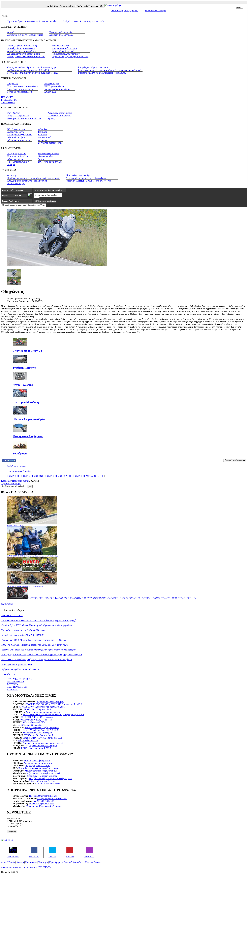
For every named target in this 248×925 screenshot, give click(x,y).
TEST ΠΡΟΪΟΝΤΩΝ (17, 687)
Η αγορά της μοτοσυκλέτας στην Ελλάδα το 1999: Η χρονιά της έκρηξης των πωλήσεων (41, 654)
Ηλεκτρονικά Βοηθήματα (28, 436)
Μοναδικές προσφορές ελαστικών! (41, 770)
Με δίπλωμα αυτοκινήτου (59, 115)
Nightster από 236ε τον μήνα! (50, 701)
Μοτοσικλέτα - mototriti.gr (78, 175)
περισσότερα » (8, 604)
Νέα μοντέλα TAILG (28, 740)
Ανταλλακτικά (44, 137)
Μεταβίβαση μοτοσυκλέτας (19, 92)
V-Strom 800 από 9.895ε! (34, 722)
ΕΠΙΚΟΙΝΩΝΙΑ (9, 100)
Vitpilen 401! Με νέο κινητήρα (43, 745)
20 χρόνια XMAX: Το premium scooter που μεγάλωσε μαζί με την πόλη (34, 645)
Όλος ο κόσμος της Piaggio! (42, 781)
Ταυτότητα (43, 862)
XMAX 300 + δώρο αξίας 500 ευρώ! (42, 727)
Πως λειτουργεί (51, 83)
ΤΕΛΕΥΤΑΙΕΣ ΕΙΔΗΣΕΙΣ (19, 679)
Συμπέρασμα (20, 453)
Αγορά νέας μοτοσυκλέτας (60, 113)
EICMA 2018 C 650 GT (32, 476)
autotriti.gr (12, 175)
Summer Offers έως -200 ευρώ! (37, 732)
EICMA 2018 (13, 476)
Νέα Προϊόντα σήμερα (17, 129)
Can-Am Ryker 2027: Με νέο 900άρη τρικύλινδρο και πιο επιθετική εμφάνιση (37, 625)
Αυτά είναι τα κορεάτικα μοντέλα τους (43, 712)
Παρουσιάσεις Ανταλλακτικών (66, 54)
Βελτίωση (42, 132)
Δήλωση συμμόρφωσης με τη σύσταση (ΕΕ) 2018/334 (26, 867)
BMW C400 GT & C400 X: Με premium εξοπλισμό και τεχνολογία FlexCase (32, 556)
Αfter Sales (43, 129)
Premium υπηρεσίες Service (41, 803)
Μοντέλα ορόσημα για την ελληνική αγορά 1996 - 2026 (32, 73)
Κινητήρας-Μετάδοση (26, 402)
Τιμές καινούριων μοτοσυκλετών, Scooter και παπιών (31, 21)
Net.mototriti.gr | (60, 6)
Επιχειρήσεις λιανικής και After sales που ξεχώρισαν (102, 73)
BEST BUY (12, 684)
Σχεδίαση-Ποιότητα (24, 367)
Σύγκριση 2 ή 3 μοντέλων (61, 35)
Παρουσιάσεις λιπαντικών (63, 51)
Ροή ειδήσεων (13, 113)
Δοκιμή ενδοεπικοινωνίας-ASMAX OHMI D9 (22, 635)
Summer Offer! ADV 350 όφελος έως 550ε (42, 738)
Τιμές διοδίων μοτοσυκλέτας (20, 89)
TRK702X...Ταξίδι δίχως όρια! (38, 735)
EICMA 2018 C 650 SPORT (58, 476)
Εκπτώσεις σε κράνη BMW (47, 783)
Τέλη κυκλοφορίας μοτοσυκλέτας (22, 86)
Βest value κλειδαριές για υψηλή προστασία (38, 768)
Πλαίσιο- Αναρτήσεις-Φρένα (29, 419)
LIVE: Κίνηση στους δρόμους (124, 10)
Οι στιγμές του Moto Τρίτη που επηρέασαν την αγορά (31, 67)
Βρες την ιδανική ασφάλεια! (37, 760)
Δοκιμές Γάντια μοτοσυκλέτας (21, 48)
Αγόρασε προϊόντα (15, 132)
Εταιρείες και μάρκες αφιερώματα (93, 67)
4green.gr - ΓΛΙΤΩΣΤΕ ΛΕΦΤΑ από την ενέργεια (88, 181)
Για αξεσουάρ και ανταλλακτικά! (52, 798)
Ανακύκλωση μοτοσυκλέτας (57, 89)
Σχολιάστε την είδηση (16, 466)
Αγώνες (51, 118)
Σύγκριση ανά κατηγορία (60, 32)
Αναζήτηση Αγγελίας (16, 153)
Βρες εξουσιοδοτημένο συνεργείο (16, 664)
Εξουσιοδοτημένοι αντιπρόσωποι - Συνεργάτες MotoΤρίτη (23, 205)
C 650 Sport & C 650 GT (27, 350)
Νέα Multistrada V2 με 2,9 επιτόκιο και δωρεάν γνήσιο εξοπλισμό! (53, 714)
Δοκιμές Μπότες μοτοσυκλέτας (21, 51)
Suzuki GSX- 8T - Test (12, 615)
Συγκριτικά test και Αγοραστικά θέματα (25, 35)
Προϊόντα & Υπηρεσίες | (79, 6)
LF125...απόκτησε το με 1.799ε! (36, 748)
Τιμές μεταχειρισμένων (18, 162)
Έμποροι (11, 164)
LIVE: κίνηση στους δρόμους (45, 201)
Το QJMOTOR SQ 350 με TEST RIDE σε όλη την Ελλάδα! (54, 704)
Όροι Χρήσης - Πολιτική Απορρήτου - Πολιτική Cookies (75, 862)
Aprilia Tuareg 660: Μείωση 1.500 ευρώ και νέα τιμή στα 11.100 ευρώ (33, 640)
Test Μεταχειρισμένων (48, 153)
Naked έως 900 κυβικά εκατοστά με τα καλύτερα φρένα (25, 586)
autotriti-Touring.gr (16, 183)
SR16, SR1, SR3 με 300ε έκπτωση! (37, 717)
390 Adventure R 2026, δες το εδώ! (35, 719)
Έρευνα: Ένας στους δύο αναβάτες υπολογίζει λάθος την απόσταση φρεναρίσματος (39, 649)
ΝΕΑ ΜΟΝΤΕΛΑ (15, 681)
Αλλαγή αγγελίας (15, 159)
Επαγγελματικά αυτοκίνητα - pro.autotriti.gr (27, 181)
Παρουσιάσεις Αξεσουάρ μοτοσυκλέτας (70, 56)
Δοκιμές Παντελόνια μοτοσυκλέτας (23, 54)
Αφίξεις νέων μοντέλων (18, 115)
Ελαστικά (42, 134)
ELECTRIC (12, 689)
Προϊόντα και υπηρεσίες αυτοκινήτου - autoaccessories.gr (33, 178)
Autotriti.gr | (45, 6)
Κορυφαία (5, 481)
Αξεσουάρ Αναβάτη (16, 137)
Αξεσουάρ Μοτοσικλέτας (19, 140)
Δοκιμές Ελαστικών (61, 45)
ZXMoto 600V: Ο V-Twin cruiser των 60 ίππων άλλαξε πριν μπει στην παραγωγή (38, 620)
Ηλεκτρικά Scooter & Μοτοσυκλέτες (24, 118)
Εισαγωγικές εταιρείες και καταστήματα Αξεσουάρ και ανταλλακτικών (110, 70)
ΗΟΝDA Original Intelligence (43, 796)
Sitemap (20, 862)
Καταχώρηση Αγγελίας (17, 156)
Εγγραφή (12, 831)
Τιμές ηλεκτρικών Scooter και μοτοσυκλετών (83, 21)
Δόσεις (41, 159)
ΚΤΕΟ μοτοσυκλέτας (54, 86)
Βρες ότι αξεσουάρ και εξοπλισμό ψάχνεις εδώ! (50, 778)
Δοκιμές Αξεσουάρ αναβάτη (64, 48)
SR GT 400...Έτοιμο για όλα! (37, 709)
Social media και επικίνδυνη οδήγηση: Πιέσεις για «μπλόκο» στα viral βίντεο (36, 659)
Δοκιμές (11, 32)
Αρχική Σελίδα (8, 862)
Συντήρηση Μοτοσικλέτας (50, 143)
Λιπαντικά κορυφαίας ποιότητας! (38, 763)
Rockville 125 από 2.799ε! (30, 725)
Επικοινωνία (50, 92)
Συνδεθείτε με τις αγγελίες (50, 162)
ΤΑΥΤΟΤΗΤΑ (8, 102)
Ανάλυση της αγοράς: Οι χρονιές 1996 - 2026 (28, 70)
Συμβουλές (12, 83)
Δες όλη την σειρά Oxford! (38, 765)
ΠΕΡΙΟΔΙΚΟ (7, 97)
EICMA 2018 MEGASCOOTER (88, 476)
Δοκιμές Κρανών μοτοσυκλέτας (22, 45)
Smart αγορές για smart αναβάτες (42, 776)
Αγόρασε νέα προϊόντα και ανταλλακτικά (20, 669)
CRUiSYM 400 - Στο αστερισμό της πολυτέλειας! (42, 707)
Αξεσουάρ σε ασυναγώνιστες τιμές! (43, 773)
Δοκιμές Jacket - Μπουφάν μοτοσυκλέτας (26, 56)
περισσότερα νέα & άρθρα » (20, 471)
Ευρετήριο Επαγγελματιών (19, 134)
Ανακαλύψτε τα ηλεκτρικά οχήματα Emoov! (43, 743)
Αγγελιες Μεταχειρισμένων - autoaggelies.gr (86, 178)
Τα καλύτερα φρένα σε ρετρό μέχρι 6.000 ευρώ (23, 630)
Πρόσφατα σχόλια (20, 481)
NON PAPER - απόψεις (156, 10)
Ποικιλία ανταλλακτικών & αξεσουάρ (43, 806)
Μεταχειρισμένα (45, 156)
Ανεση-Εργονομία (23, 384)
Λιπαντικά (43, 140)
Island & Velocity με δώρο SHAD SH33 (40, 730)
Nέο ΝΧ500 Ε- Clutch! (43, 801)
